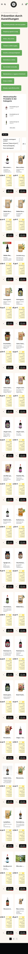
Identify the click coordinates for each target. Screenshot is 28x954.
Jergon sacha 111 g (22, 387)
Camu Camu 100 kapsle (10, 387)
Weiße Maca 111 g (21, 211)
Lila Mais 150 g (7, 476)
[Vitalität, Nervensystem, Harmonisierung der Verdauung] (6, 123)
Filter (5, 134)
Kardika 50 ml (7, 866)
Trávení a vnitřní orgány (10, 45)
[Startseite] (1, 12)
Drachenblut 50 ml (14, 114)
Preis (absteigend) (8, 148)
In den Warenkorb (10, 191)
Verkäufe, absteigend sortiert (9, 140)
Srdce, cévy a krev (8, 38)
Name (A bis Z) (13, 143)
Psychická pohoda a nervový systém (14, 24)
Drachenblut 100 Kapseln (11, 343)
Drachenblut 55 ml (14, 106)
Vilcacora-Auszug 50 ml (10, 909)
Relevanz (5, 143)
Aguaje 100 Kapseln (9, 562)
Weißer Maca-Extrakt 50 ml (11, 255)
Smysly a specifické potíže (11, 88)
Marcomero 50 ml (8, 167)
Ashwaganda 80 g (8, 299)
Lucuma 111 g (20, 255)
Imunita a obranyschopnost (11, 52)
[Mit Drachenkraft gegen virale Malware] (6, 107)
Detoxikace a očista (9, 60)
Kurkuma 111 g (20, 520)
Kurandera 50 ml (21, 822)
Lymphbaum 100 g (9, 822)
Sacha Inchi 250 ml (14, 121)
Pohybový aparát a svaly (10, 31)
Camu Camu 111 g (21, 343)
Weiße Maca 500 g (8, 211)
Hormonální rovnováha (10, 67)
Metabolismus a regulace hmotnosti (14, 74)
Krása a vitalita (7, 81)
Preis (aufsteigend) (8, 145)
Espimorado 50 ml (8, 520)
